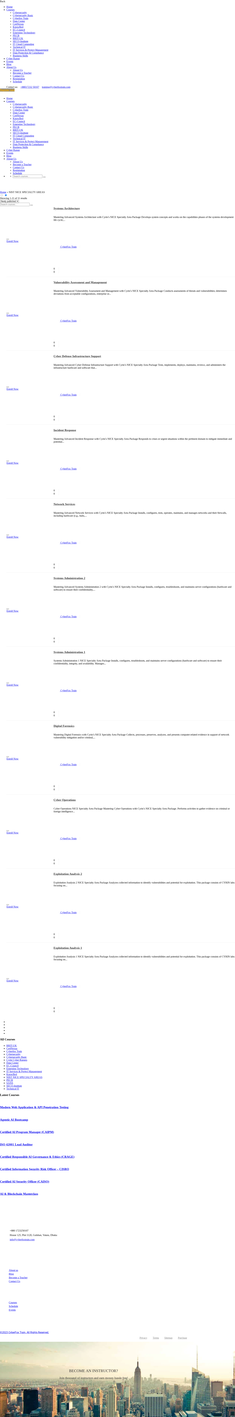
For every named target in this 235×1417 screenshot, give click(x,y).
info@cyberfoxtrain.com (22, 1239)
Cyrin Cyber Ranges (16, 1060)
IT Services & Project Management (30, 50)
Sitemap (168, 1337)
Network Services (64, 504)
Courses (10, 9)
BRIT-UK (18, 38)
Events (9, 61)
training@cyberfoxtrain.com (56, 87)
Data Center (19, 21)
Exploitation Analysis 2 (68, 873)
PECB (16, 35)
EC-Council (19, 29)
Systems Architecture (67, 208)
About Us (11, 67)
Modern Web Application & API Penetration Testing (34, 1107)
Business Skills (20, 55)
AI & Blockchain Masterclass (19, 1194)
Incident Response (65, 430)
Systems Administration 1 (69, 652)
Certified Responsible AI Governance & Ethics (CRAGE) (37, 1156)
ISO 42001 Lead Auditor (16, 1144)
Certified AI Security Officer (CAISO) (24, 1181)
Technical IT (19, 47)
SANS (9, 1083)
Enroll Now (13, 241)
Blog (8, 64)
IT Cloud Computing (23, 44)
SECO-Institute (20, 41)
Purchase (182, 1337)
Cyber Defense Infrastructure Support (77, 356)
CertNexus (18, 24)
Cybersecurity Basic (23, 15)
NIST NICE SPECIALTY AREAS (24, 1077)
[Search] (44, 177)
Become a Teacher (22, 73)
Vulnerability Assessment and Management (80, 282)
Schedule (17, 81)
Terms (156, 1337)
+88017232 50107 (29, 87)
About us (13, 1270)
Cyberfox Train (20, 18)
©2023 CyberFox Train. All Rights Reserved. (24, 1332)
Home (9, 6)
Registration (19, 78)
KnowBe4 (18, 27)
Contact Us (18, 75)
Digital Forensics (64, 726)
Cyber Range (13, 58)
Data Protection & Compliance (28, 52)
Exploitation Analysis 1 (68, 947)
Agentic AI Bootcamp (14, 1119)
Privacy (143, 1337)
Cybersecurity (20, 12)
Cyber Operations (65, 799)
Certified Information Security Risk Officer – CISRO (34, 1169)
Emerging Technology (24, 32)
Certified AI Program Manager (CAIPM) (27, 1132)
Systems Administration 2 (69, 578)
